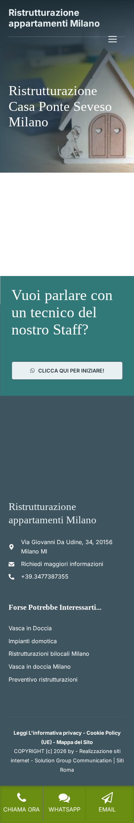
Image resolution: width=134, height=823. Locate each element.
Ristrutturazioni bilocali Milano (49, 653)
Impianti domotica (33, 641)
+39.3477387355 (45, 576)
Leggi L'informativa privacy (48, 733)
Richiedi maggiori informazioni (62, 563)
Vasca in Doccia (30, 628)
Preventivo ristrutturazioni (43, 679)
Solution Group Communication (73, 760)
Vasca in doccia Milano (40, 666)
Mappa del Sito (74, 742)
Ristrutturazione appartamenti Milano (54, 18)
